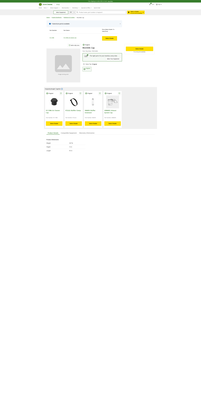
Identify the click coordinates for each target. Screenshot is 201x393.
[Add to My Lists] (61, 88)
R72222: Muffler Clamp (73, 105)
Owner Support (54, 8)
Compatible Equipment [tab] (69, 125)
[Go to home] (45, 4)
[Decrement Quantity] (128, 41)
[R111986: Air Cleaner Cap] (54, 96)
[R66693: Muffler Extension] (93, 96)
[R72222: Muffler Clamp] (73, 96)
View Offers (110, 1)
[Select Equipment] (86, 49)
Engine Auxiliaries (57, 17)
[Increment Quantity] (135, 41)
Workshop (75, 8)
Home (48, 17)
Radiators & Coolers (69, 17)
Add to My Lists (75, 39)
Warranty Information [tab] (86, 125)
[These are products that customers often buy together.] (62, 84)
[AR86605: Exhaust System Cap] (112, 96)
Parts (45, 8)
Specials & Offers (85, 8)
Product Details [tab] (53, 125)
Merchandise (65, 8)
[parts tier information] (84, 62)
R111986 (52, 33)
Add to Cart (139, 70)
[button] (60, 12)
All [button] (71, 12)
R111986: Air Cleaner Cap (74, 33)
